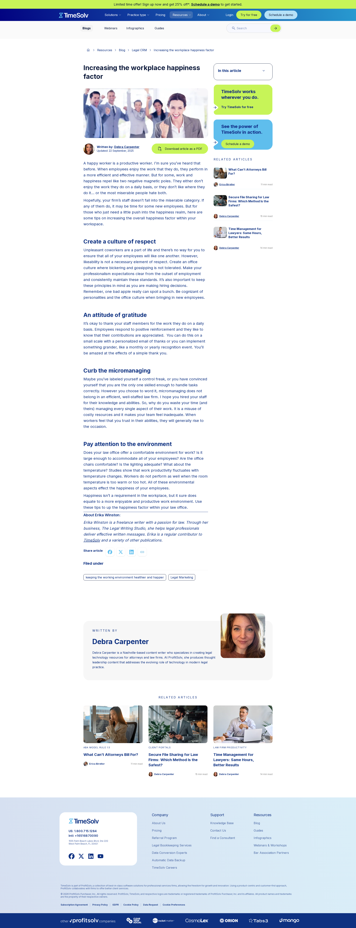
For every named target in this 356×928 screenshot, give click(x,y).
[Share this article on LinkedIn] (131, 552)
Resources (104, 50)
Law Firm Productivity (230, 747)
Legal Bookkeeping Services (172, 845)
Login (229, 15)
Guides (258, 830)
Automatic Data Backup (168, 860)
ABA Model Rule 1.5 (96, 747)
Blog (122, 50)
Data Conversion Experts (169, 853)
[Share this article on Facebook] (110, 552)
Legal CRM (139, 50)
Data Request (150, 904)
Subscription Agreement (74, 904)
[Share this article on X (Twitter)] (120, 552)
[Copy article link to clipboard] (142, 552)
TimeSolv (91, 540)
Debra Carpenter (126, 147)
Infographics (262, 838)
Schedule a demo (205, 4)
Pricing (160, 15)
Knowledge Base (222, 823)
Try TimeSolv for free (237, 107)
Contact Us (218, 830)
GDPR (115, 904)
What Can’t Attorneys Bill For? (247, 171)
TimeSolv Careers (164, 867)
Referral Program (164, 838)
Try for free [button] (248, 15)
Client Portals (160, 747)
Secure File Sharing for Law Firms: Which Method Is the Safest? (248, 201)
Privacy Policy (100, 904)
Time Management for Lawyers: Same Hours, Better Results (245, 233)
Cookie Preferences (174, 904)
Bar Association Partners (271, 853)
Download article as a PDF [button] (183, 149)
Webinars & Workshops (270, 845)
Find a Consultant (222, 838)
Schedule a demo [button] (281, 15)
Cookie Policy (131, 904)
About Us (158, 823)
